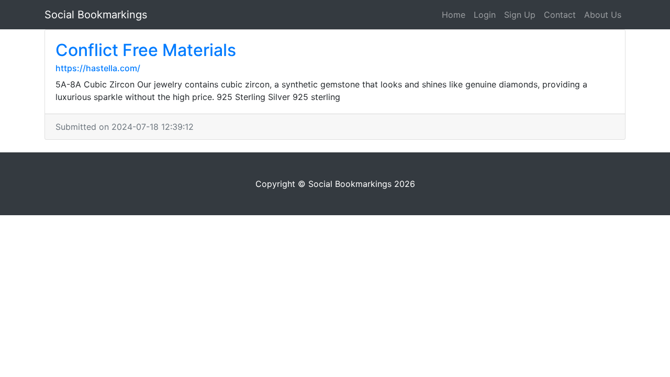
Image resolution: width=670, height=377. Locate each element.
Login (485, 14)
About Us (602, 14)
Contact (560, 14)
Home (453, 14)
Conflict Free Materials (145, 50)
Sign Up (519, 14)
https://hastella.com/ (97, 68)
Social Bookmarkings (95, 14)
